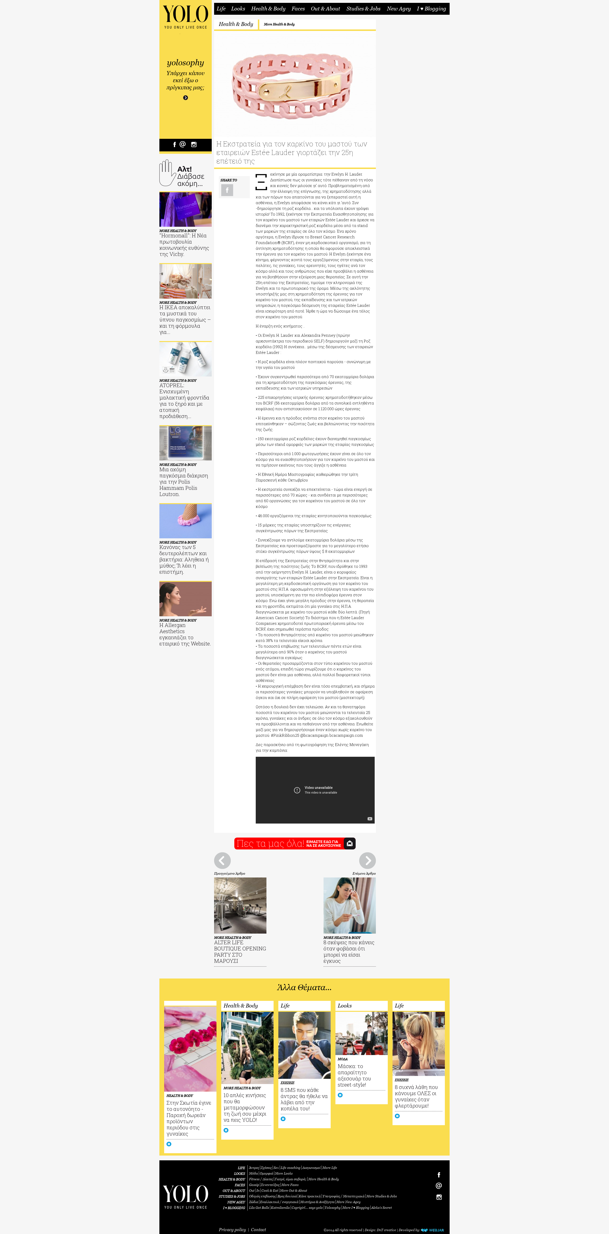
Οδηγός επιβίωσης (262, 1196)
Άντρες (254, 1168)
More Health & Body (279, 24)
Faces (298, 8)
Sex (276, 1168)
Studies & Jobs (363, 8)
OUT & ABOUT (234, 1191)
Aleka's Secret (381, 1207)
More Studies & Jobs (381, 1196)
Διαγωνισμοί (311, 1168)
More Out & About (293, 1190)
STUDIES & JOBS (232, 1196)
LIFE (241, 1168)
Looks (238, 8)
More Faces (290, 1185)
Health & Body (268, 8)
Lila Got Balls (259, 1207)
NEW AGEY (236, 1202)
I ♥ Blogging (431, 8)
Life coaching (290, 1168)
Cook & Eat (269, 1190)
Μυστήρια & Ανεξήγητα (317, 1202)
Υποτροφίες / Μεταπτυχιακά (343, 1196)
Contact (258, 1229)
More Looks (284, 1173)
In (258, 1190)
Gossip (254, 1185)
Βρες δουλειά (287, 1196)
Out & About (325, 8)
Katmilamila (280, 1207)
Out (252, 1190)
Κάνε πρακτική (310, 1196)
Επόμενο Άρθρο (364, 873)
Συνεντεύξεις (270, 1185)
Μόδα (253, 1173)
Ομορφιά (266, 1173)
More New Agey (348, 1202)
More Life (330, 1168)
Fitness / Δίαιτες (261, 1179)
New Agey (399, 8)
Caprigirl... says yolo (307, 1207)
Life (221, 8)
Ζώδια (253, 1202)
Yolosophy (333, 1207)
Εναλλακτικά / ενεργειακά (279, 1202)
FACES (240, 1185)
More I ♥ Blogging (356, 1207)
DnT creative (386, 1230)
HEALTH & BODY (232, 1179)
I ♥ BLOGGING (234, 1208)
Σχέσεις (266, 1168)
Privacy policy (232, 1229)
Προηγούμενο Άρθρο (229, 873)
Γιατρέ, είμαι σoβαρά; (290, 1179)
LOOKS (239, 1173)
